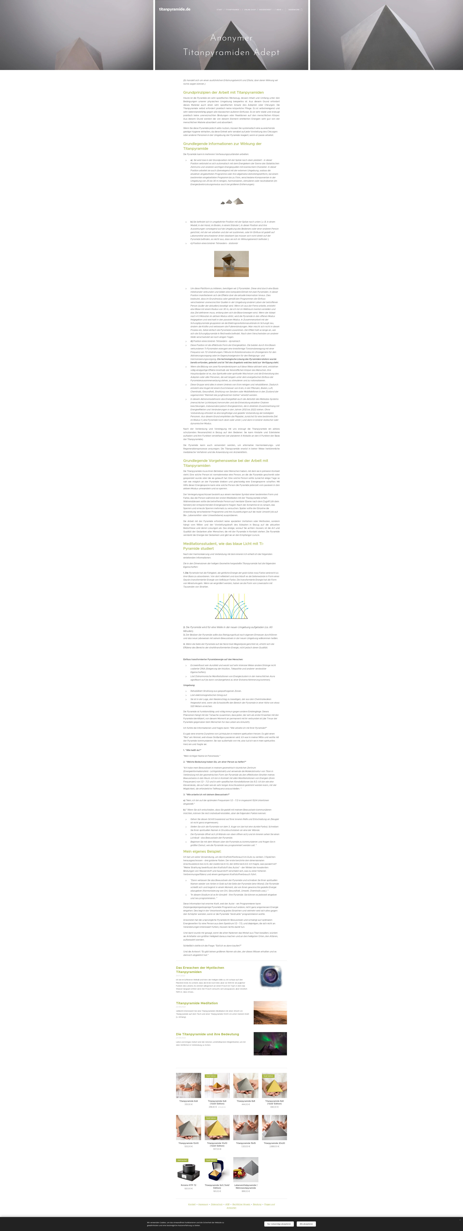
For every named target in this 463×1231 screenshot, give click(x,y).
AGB (227, 1204)
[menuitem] (220, 10)
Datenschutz (216, 1204)
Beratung (257, 1204)
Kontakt (191, 1204)
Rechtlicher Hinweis (241, 1204)
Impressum (203, 1204)
